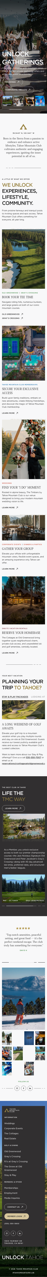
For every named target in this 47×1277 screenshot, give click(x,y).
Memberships (11, 1188)
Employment (10, 1193)
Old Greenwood (10, 293)
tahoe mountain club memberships (20, 385)
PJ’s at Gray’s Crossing (16, 1161)
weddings (7, 483)
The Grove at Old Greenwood (13, 1168)
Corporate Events (13, 1128)
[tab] (15, 697)
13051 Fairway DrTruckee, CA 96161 (13, 1242)
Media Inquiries (12, 1198)
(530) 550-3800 (11, 1224)
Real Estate (10, 1138)
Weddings (9, 1123)
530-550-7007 (33, 757)
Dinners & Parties (33, 544)
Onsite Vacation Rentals (15, 628)
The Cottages (11, 1133)
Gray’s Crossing (29, 293)
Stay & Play (10, 1175)
